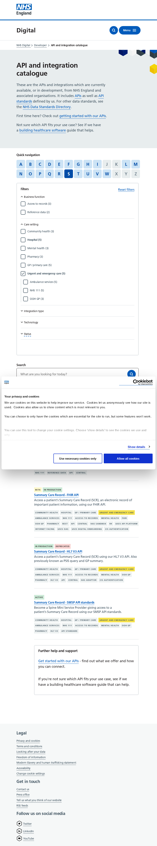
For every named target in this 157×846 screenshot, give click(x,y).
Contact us (22, 789)
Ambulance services (47, 518)
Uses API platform (126, 523)
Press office (22, 795)
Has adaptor (88, 580)
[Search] (131, 374)
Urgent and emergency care (117, 512)
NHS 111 (39, 472)
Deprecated (63, 546)
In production (52, 490)
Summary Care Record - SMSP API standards (64, 602)
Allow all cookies (128, 458)
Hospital (66, 512)
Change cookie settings (30, 774)
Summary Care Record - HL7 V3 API (58, 551)
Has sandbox (98, 523)
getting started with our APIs (82, 116)
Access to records (86, 518)
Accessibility (23, 768)
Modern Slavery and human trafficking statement (46, 763)
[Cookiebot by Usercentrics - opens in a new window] (136, 382)
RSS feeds (22, 805)
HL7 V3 (54, 580)
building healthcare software (42, 130)
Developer (40, 45)
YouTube (28, 838)
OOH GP (39, 523)
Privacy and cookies (28, 741)
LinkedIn (28, 831)
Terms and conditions (29, 746)
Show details (136, 446)
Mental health (110, 518)
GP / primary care (85, 512)
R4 (111, 523)
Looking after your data (30, 751)
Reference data (57, 472)
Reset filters (126, 189)
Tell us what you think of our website (39, 800)
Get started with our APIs (58, 661)
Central (81, 472)
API (71, 472)
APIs (78, 96)
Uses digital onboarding (87, 529)
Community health (46, 512)
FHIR (124, 518)
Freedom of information (31, 757)
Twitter (27, 823)
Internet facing (44, 529)
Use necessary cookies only (77, 458)
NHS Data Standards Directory (47, 107)
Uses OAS (63, 529)
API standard (69, 631)
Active (39, 597)
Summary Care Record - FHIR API (56, 495)
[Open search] (114, 30)
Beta (38, 490)
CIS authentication (116, 529)
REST (65, 523)
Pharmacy (53, 523)
